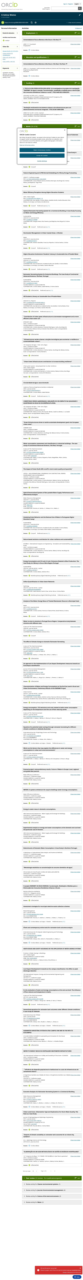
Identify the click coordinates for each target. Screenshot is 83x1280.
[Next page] (55, 1171)
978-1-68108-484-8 (32, 958)
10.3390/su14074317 (31, 570)
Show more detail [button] (75, 44)
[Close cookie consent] (64, 130)
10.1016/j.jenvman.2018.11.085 (34, 672)
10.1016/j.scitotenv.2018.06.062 (34, 757)
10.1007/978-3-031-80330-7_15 (34, 198)
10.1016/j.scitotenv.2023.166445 (34, 452)
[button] (78, 28)
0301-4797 (29, 676)
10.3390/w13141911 (31, 609)
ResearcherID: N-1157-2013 (10, 51)
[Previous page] (51, 1171)
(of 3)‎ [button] (48, 227)
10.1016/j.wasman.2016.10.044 (34, 914)
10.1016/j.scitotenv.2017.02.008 (34, 999)
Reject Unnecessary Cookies (42, 150)
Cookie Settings (42, 161)
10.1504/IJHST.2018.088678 (33, 736)
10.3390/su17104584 (31, 219)
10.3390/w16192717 (31, 241)
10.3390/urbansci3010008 (33, 695)
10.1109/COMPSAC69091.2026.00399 (36, 179)
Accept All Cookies (42, 155)
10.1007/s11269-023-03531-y (34, 501)
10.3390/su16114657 (31, 283)
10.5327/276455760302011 (33, 390)
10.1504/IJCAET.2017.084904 (33, 935)
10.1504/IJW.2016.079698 (33, 1018)
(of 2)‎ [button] (48, 206)
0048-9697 (34, 455)
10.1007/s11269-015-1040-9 (33, 1099)
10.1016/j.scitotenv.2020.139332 (34, 630)
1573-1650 (29, 506)
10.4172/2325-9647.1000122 (33, 1120)
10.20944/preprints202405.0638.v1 (35, 302)
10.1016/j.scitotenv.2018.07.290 (34, 716)
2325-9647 (34, 1124)
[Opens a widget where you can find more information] (76, 1277)
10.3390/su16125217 (31, 262)
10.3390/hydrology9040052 (33, 589)
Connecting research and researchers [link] (12, 9)
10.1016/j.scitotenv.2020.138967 (34, 649)
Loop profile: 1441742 (9, 61)
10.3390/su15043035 (31, 526)
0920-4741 (29, 505)
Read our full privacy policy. (27, 145)
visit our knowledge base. (74, 1270)
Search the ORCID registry (46, 8)
